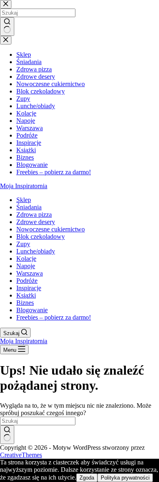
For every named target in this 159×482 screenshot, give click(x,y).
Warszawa (29, 273)
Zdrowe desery (35, 221)
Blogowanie (32, 310)
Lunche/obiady (35, 251)
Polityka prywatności (125, 478)
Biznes (25, 302)
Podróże (27, 280)
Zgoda (87, 478)
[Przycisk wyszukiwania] (7, 434)
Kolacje (26, 258)
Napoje (25, 265)
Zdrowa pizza (34, 214)
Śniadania (29, 207)
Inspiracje (28, 287)
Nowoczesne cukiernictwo (50, 229)
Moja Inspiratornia (23, 185)
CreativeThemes (21, 454)
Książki (26, 295)
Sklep (23, 199)
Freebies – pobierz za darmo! (53, 317)
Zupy (23, 243)
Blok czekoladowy (40, 236)
